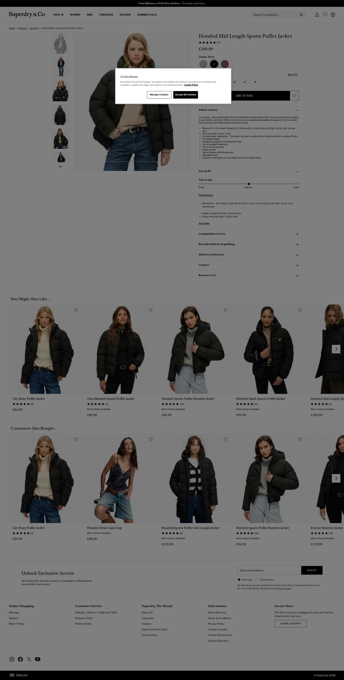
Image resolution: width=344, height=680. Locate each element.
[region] (173, 86)
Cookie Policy (191, 85)
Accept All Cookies (185, 94)
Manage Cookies (159, 94)
